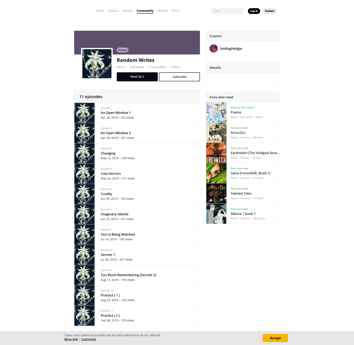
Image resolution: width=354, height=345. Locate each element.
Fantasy (122, 50)
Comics (113, 10)
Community (145, 10)
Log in (254, 10)
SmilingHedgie (231, 49)
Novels (128, 10)
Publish (269, 10)
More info (71, 339)
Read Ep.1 (137, 76)
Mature (163, 10)
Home (100, 10)
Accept (275, 338)
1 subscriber (158, 67)
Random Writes (135, 60)
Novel (121, 67)
